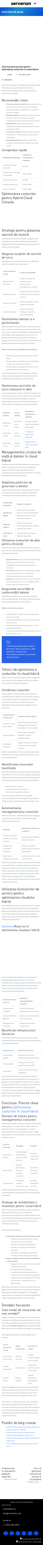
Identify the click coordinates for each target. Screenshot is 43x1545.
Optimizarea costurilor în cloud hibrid (20, 1109)
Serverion (8, 926)
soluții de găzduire (18, 977)
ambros (9, 74)
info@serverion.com (12, 1513)
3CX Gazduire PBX (24, 74)
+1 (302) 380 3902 (11, 1525)
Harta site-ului (6, 1505)
